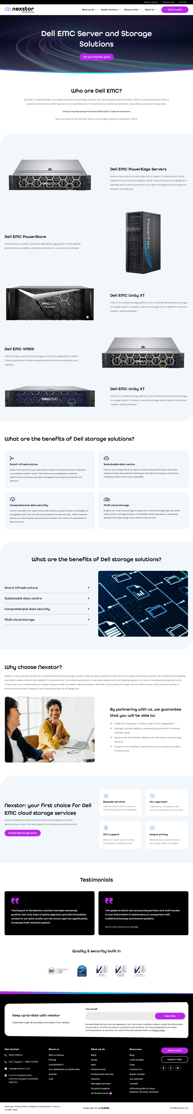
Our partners (136, 1078)
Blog (132, 1055)
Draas (94, 1059)
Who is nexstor (56, 1055)
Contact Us (136, 1069)
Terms (56, 1106)
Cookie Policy (11, 1109)
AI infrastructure (99, 1093)
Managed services (101, 1083)
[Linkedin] (178, 1068)
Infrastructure (98, 1069)
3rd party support (100, 1088)
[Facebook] (163, 1068)
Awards (53, 1074)
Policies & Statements (40, 1106)
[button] (95, 9)
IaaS (93, 1064)
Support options (151, 2)
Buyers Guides (137, 1074)
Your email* (91, 1009)
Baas (93, 1055)
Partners (183, 2)
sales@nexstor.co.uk (19, 1068)
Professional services (102, 1074)
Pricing (52, 1059)
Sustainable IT (56, 1064)
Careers (134, 1083)
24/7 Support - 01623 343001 (23, 1061)
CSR (51, 1078)
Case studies (137, 1059)
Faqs (132, 1064)
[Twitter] (170, 1068)
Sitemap (9, 1106)
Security (95, 1078)
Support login (169, 2)
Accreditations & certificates (64, 1069)
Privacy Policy (158, 1030)
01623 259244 (16, 1055)
